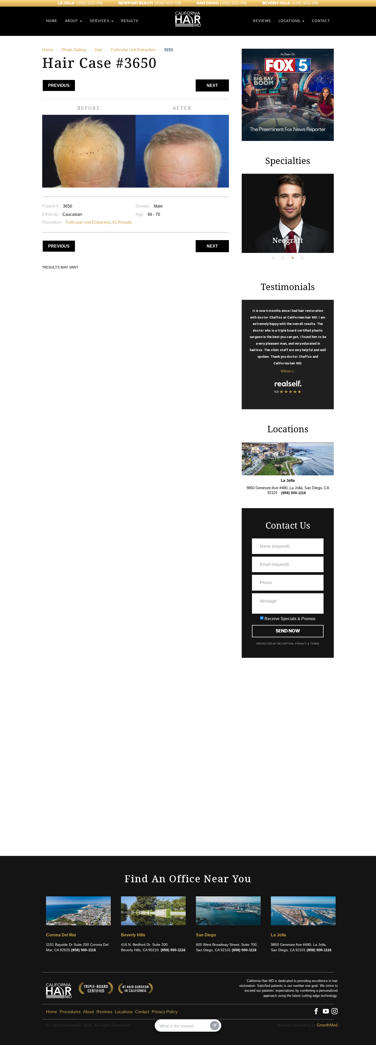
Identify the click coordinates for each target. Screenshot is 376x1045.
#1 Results (122, 222)
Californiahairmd (59, 988)
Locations (290, 21)
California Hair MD (188, 9)
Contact (321, 21)
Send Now (288, 631)
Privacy (301, 643)
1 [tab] (273, 258)
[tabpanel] (288, 213)
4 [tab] (302, 258)
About (72, 21)
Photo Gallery (74, 50)
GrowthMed (327, 1025)
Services (100, 21)
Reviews (262, 21)
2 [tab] (283, 258)
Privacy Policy (165, 1012)
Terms (314, 643)
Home (51, 21)
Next (212, 85)
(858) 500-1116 (89, 3)
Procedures (70, 1012)
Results (129, 21)
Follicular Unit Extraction (133, 50)
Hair (99, 50)
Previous (59, 85)
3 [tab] (293, 258)
